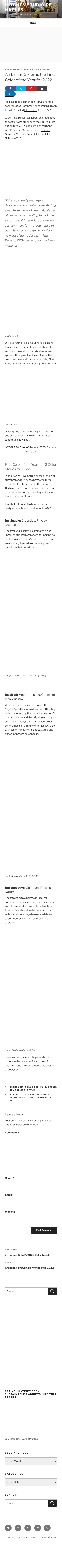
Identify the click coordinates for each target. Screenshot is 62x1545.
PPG (12, 1101)
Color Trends (34, 1087)
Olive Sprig (30, 110)
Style (31, 1090)
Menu (33, 22)
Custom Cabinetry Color (36, 1098)
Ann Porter (42, 69)
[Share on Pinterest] (31, 88)
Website (10, 1211)
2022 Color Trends (22, 1095)
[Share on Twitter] (21, 88)
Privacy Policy (12, 1537)
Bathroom (17, 1087)
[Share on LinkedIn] (10, 94)
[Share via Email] (42, 88)
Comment (12, 1132)
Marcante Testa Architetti (25, 876)
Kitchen (50, 1087)
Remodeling (18, 1090)
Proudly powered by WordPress (39, 1537)
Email (9, 1194)
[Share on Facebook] (10, 88)
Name (9, 1178)
